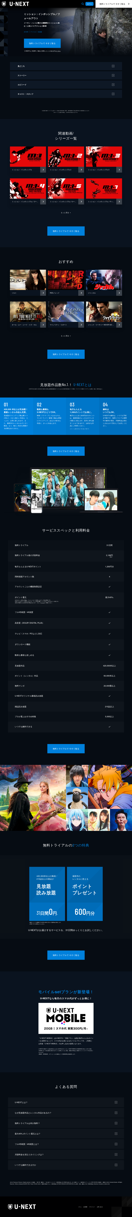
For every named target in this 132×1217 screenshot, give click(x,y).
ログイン (89, 4)
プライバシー (92, 1206)
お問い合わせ (100, 1206)
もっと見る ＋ (66, 212)
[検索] (83, 4)
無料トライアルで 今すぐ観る (112, 3)
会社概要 (85, 1206)
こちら (59, 51)
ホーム (80, 1206)
